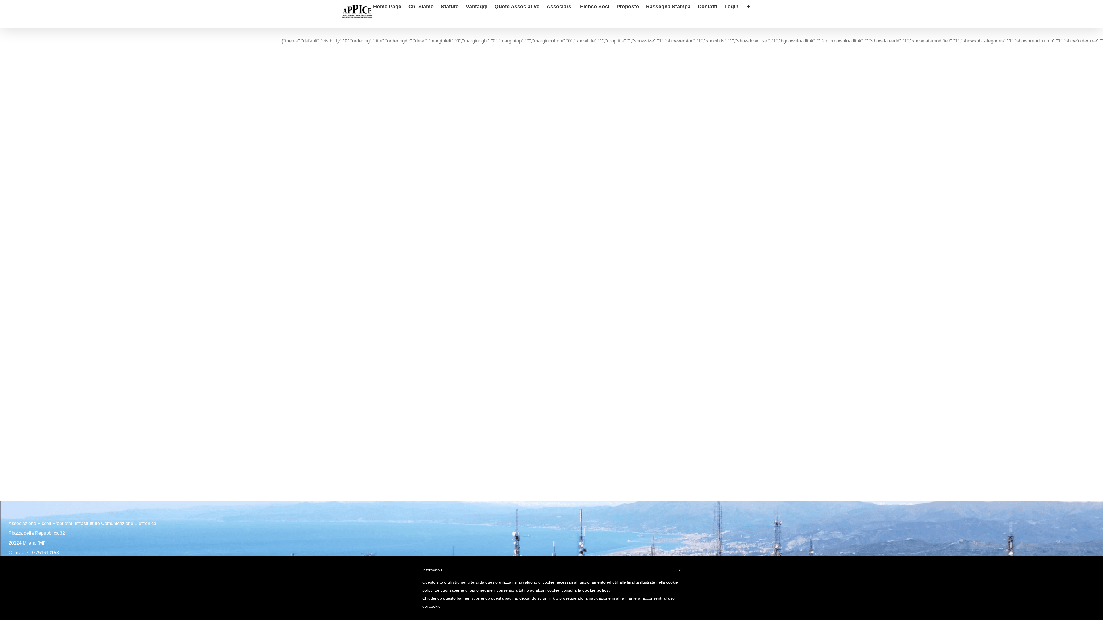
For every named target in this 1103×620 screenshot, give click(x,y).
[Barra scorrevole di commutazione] (748, 6)
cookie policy (595, 590)
